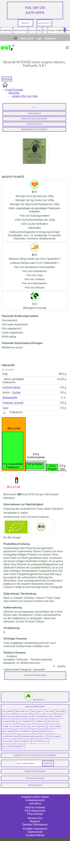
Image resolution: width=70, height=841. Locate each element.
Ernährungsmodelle (33, 736)
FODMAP (57, 716)
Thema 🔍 (25, 23)
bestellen (8, 716)
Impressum (40, 828)
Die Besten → (39, 700)
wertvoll (47, 731)
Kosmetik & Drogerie (35, 771)
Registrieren (50, 39)
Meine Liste (25, 38)
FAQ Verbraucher (35, 810)
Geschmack (23, 741)
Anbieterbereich (35, 800)
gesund (60, 711)
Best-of (32, 30)
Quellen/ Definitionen (35, 824)
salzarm (7, 711)
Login (39, 39)
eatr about (35, 803)
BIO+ (40, 711)
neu (25, 726)
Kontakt (27, 828)
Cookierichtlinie (35, 835)
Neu (39, 30)
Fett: (5, 373)
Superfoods (10, 736)
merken (6, 79)
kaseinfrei (9, 721)
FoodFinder (6, 30)
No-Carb (7, 731)
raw (36, 731)
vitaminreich (42, 716)
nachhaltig (22, 711)
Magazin (35, 821)
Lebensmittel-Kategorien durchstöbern (35, 755)
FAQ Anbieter (35, 813)
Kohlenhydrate (11, 387)
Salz (5, 407)
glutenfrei (25, 721)
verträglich (40, 741)
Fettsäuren (16, 412)
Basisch (52, 721)
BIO (45, 30)
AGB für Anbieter (35, 807)
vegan (49, 711)
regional (54, 736)
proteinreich (23, 731)
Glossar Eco (35, 818)
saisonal (8, 741)
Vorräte (39, 721)
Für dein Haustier (35, 778)
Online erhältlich (56, 30)
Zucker (16, 392)
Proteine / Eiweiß (13, 402)
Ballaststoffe (10, 397)
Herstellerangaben (54, 666)
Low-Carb (54, 726)
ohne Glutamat (11, 726)
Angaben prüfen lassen (35, 796)
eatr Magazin (35, 785)
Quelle (61, 666)
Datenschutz (35, 831)
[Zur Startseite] (15, 38)
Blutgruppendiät (13, 746)
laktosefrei (38, 726)
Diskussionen (20, 30)
